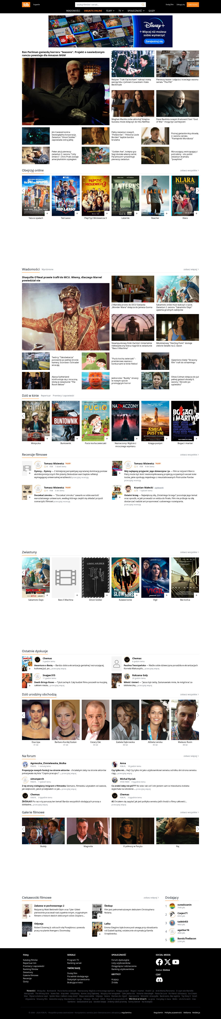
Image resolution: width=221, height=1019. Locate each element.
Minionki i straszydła (149, 996)
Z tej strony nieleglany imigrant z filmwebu (44, 785)
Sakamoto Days (35, 599)
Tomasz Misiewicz (54, 463)
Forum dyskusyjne (120, 960)
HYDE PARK (124, 782)
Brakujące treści (75, 982)
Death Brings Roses (44, 682)
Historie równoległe (145, 993)
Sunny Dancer (134, 1001)
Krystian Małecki (143, 487)
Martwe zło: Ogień (119, 996)
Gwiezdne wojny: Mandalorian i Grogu (65, 999)
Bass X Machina (65, 599)
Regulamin (158, 1012)
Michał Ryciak (128, 778)
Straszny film (42, 999)
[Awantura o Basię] (27, 663)
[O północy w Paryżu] (133, 831)
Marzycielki (29, 993)
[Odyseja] (27, 929)
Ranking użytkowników (123, 969)
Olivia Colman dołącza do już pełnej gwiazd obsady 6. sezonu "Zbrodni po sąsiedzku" (185, 380)
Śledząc (108, 905)
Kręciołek (65, 993)
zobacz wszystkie (188, 170)
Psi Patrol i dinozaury (178, 993)
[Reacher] (155, 196)
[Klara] (185, 196)
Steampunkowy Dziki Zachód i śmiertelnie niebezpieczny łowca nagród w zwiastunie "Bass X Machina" (132, 346)
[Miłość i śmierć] (117, 680)
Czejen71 (183, 913)
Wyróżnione (47, 269)
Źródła (115, 982)
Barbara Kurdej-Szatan (66, 742)
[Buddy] (43, 831)
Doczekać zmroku (43, 495)
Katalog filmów (30, 960)
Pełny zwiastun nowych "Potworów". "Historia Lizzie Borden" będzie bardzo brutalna (125, 136)
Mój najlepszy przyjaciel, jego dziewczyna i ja (147, 471)
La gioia (151, 999)
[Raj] (177, 831)
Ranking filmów (30, 969)
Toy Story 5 (186, 996)
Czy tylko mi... (119, 770)
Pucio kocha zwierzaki (95, 443)
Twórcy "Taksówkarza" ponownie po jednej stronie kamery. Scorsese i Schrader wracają (65, 361)
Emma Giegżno (111, 927)
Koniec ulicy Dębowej (90, 993)
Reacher (155, 218)
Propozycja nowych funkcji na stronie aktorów (46, 770)
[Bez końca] (185, 577)
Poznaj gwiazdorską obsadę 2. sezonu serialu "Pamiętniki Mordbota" (184, 136)
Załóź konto (192, 4)
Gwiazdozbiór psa (84, 1001)
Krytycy (115, 979)
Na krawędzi (147, 1001)
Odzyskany (74, 993)
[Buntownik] (66, 421)
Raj (177, 846)
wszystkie (188, 694)
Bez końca (185, 599)
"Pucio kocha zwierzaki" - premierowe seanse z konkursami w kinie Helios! (124, 361)
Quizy (152, 10)
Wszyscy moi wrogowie (110, 993)
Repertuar (46, 395)
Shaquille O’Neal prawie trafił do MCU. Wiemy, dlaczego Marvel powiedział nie (62, 279)
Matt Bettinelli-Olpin (54, 909)
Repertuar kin (29, 963)
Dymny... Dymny (42, 471)
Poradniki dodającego (78, 976)
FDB (51, 466)
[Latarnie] (125, 196)
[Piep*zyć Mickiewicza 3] (95, 196)
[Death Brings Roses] (27, 680)
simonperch (37, 778)
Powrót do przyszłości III (117, 999)
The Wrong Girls (42, 993)
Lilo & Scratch (185, 999)
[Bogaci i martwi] (185, 421)
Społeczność (135, 10)
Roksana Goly (140, 675)
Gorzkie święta (100, 1001)
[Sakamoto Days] (36, 577)
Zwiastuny (29, 552)
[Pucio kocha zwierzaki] (95, 421)
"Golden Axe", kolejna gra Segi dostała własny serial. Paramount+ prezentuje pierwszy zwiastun (124, 155)
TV (120, 10)
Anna (123, 763)
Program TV (73, 960)
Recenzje (27, 978)
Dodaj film (170, 4)
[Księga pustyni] (155, 421)
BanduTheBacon (187, 938)
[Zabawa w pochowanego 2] (27, 911)
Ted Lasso (65, 218)
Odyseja (38, 923)
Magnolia (88, 846)
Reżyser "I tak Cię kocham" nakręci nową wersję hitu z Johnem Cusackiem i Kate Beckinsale (131, 82)
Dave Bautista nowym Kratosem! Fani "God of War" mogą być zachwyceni (177, 120)
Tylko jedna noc (128, 993)
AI (113, 801)
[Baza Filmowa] (26, 5)
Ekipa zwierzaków (86, 996)
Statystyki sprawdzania (78, 979)
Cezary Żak (95, 742)
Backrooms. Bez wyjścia (170, 996)
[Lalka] (97, 929)
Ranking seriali (74, 963)
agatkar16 (183, 930)
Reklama (187, 1012)
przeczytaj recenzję (80, 477)
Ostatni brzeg (131, 495)
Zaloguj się (181, 4)
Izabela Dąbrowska (125, 742)
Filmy (109, 10)
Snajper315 (49, 675)
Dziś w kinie (30, 395)
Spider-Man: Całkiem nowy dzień (63, 996)
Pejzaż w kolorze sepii (38, 996)
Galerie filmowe (33, 812)
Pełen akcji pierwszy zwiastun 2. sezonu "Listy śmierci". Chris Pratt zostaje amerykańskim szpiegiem (65, 155)
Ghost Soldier (95, 599)
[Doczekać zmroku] (27, 492)
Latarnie (125, 218)
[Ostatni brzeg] (117, 492)
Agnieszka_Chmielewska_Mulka (48, 763)
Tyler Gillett (74, 909)
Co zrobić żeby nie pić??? (124, 785)
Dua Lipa (36, 742)
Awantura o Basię (43, 665)
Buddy (43, 846)
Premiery (63, 395)
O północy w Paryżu (132, 846)
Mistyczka (36, 443)
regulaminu (126, 1012)
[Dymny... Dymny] (27, 468)
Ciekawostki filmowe (37, 897)
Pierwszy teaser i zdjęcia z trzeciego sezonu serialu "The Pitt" (177, 80)
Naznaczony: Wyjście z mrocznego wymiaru (96, 991)
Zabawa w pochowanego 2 (49, 905)
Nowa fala (55, 993)
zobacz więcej (190, 269)
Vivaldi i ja (149, 991)
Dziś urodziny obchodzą (39, 694)
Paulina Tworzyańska (135, 665)
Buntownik (65, 443)
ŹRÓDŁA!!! (27, 801)
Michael (95, 999)
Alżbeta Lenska (155, 742)
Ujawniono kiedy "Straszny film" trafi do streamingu (184, 361)
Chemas (47, 658)
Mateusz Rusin (185, 742)
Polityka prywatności (173, 1012)
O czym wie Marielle (184, 991)
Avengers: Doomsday (59, 930)
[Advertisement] (110, 245)
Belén (175, 999)
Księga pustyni (155, 443)
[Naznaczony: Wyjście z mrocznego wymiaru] (125, 421)
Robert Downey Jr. (42, 927)
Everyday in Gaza (163, 999)
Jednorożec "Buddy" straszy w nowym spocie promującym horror (125, 381)
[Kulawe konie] (125, 577)
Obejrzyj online (93, 10)
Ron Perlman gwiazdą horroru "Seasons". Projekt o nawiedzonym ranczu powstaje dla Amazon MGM (63, 53)
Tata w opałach (36, 218)
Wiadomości (73, 10)
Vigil (155, 599)
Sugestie (36, 4)
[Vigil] (155, 577)
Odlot (102, 999)
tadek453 (183, 921)
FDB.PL (33, 766)
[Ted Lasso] (66, 196)
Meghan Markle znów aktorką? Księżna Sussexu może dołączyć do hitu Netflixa (131, 120)
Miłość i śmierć (131, 682)
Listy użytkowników (121, 963)
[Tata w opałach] (36, 196)
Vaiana (107, 996)
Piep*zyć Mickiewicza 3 (95, 218)
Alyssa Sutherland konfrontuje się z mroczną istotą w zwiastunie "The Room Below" (64, 380)
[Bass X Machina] (66, 577)
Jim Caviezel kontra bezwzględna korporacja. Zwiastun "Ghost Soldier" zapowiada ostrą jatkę (64, 136)
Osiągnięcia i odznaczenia (124, 966)
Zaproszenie (134, 996)
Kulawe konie (125, 599)
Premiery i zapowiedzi (33, 966)
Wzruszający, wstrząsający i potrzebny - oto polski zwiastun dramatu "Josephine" (184, 155)
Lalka (107, 923)
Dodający (172, 897)
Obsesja (87, 999)
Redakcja (196, 1012)
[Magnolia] (88, 831)
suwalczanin (185, 904)
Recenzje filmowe (34, 454)
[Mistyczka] (36, 421)
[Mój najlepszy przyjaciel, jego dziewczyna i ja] (117, 468)
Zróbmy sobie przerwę (117, 1001)
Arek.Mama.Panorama (165, 991)
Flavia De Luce (161, 993)
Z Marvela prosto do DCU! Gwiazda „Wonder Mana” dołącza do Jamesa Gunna (132, 306)
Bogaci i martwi (185, 443)
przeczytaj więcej (59, 668)
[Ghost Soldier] (95, 577)
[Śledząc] (97, 911)
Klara (185, 218)
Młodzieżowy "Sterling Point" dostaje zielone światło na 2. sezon (174, 344)
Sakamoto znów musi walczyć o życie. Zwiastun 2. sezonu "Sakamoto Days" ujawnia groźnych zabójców (174, 307)
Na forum (29, 756)
